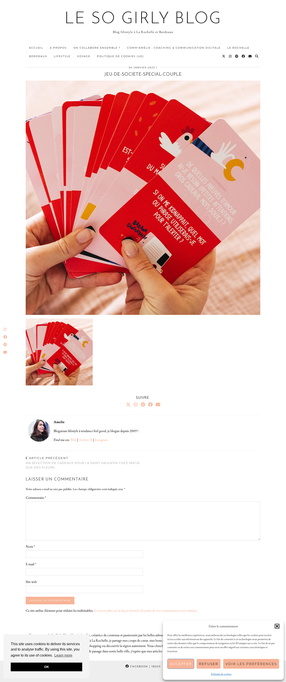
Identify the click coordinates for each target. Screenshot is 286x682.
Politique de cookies (221, 674)
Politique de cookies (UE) (120, 56)
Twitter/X (86, 439)
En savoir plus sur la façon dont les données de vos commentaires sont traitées (145, 610)
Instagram (101, 439)
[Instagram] (230, 56)
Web (73, 439)
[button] (277, 626)
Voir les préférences (251, 664)
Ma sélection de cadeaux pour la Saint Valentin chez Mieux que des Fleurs (83, 462)
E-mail (31, 564)
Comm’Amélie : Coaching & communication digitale (174, 47)
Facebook (145, 666)
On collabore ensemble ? (97, 47)
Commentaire (36, 497)
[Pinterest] (237, 56)
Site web (31, 581)
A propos (58, 47)
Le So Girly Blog (143, 19)
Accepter (181, 664)
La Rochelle (238, 47)
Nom (30, 546)
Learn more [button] (63, 655)
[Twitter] (224, 56)
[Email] (250, 56)
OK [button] (46, 667)
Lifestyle (62, 56)
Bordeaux (38, 56)
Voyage (83, 56)
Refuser (208, 664)
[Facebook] (243, 56)
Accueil (36, 47)
